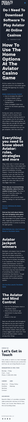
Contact (4, 390)
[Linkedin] (5, 419)
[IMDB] (10, 419)
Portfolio (4, 386)
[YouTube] (7, 419)
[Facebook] (3, 419)
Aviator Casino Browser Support (12, 94)
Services (4, 388)
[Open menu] (25, 3)
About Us (5, 384)
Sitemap (12, 386)
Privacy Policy (14, 384)
